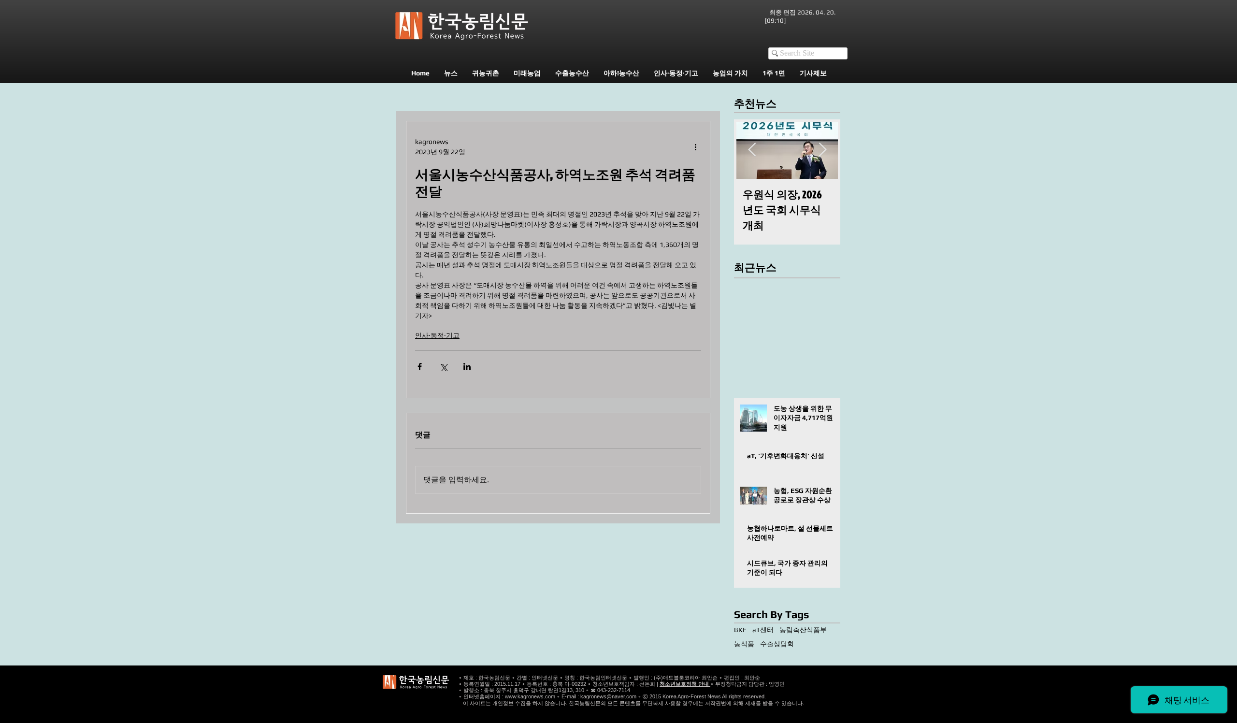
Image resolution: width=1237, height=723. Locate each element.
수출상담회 (777, 644)
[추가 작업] (695, 147)
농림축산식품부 (803, 630)
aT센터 (763, 630)
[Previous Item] (752, 150)
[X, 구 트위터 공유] (443, 366)
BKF (740, 630)
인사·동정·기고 (437, 335)
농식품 (744, 644)
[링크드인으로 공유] (467, 366)
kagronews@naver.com (608, 696)
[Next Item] (822, 150)
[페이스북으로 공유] (419, 366)
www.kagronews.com (530, 696)
